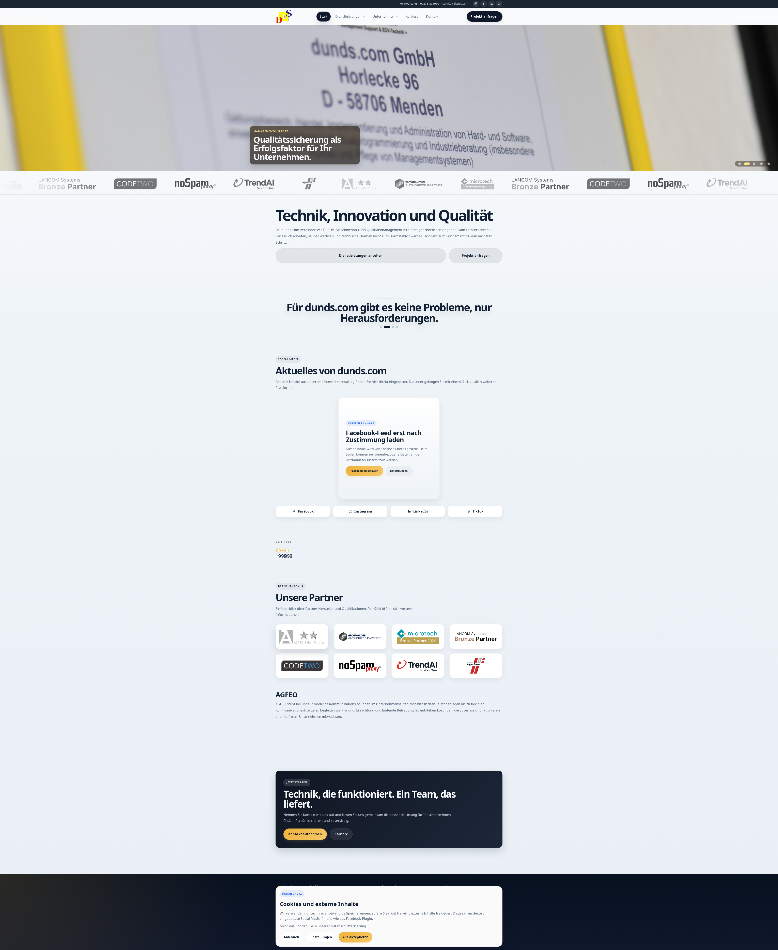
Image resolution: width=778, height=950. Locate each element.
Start (323, 16)
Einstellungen (399, 460)
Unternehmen (383, 16)
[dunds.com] (284, 16)
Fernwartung (408, 3)
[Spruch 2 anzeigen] (385, 316)
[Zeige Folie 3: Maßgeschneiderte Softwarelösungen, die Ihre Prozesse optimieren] (754, 163)
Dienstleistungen (348, 16)
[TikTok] (499, 4)
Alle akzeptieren (355, 937)
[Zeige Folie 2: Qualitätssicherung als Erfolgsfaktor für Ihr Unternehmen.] (747, 163)
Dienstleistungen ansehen (361, 255)
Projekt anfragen (484, 16)
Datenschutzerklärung (348, 926)
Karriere (412, 16)
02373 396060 (429, 3)
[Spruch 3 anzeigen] (391, 316)
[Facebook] (483, 4)
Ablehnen (291, 937)
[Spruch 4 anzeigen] (397, 316)
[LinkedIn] (491, 4)
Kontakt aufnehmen (305, 823)
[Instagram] (476, 4)
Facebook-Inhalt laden (364, 460)
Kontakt (432, 16)
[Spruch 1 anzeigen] (381, 316)
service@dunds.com (455, 3)
